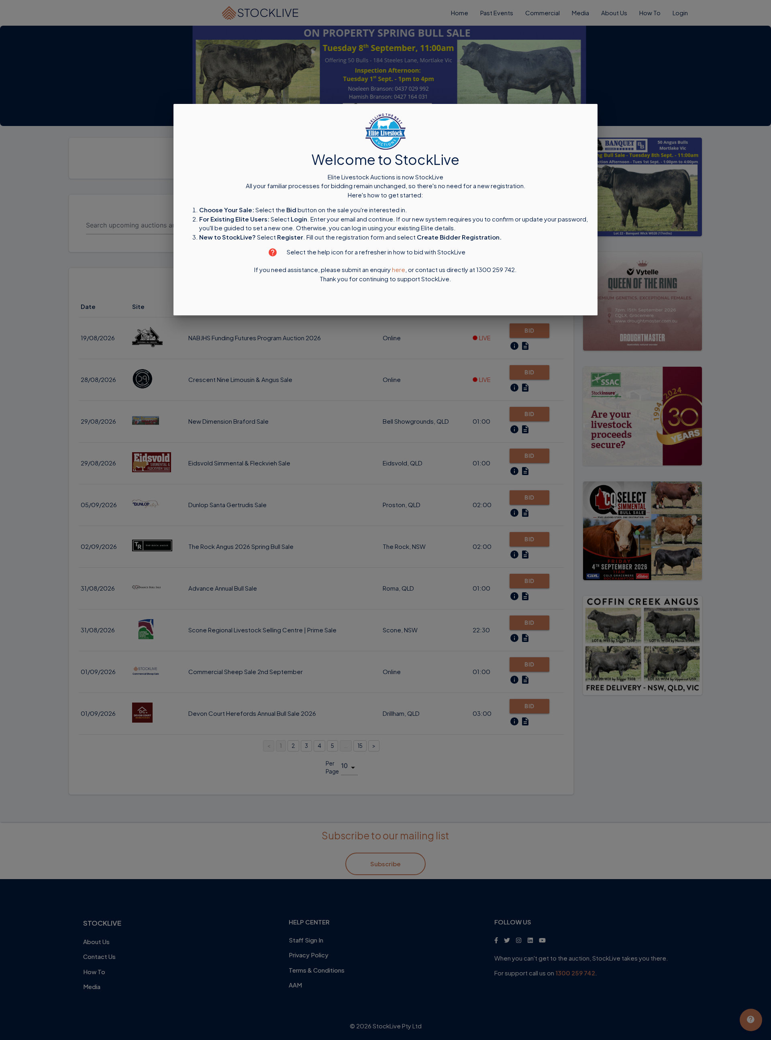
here (398, 270)
